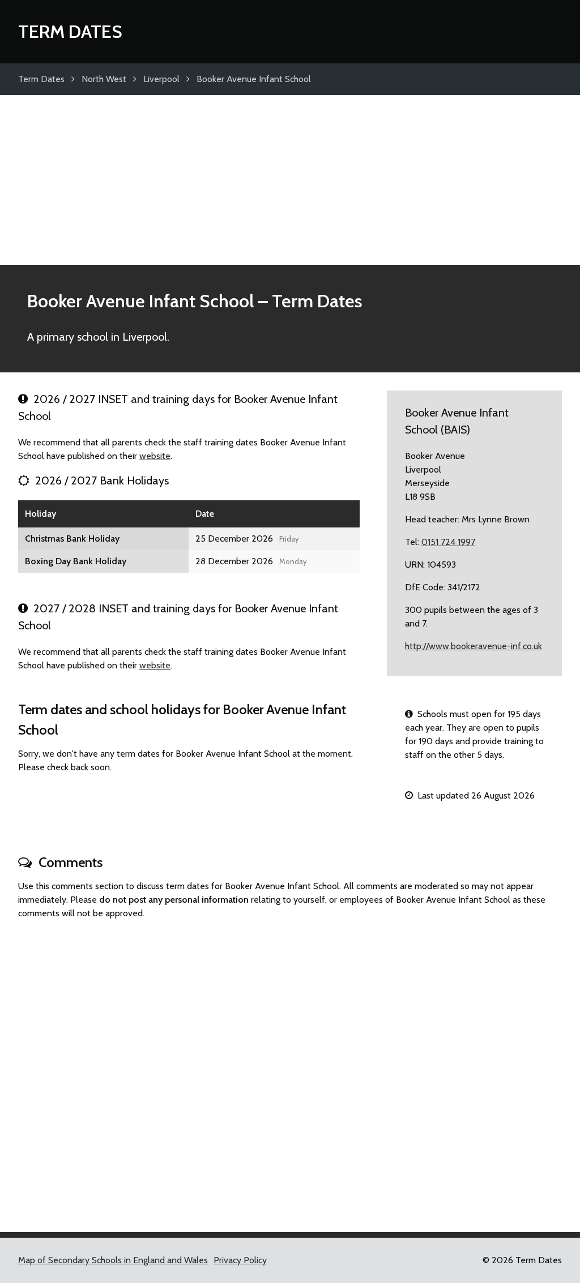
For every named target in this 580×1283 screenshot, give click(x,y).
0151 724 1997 (448, 542)
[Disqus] (290, 1070)
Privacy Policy (240, 1260)
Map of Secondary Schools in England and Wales (113, 1260)
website (154, 455)
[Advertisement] (290, 180)
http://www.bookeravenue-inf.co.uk (473, 646)
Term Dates (70, 31)
